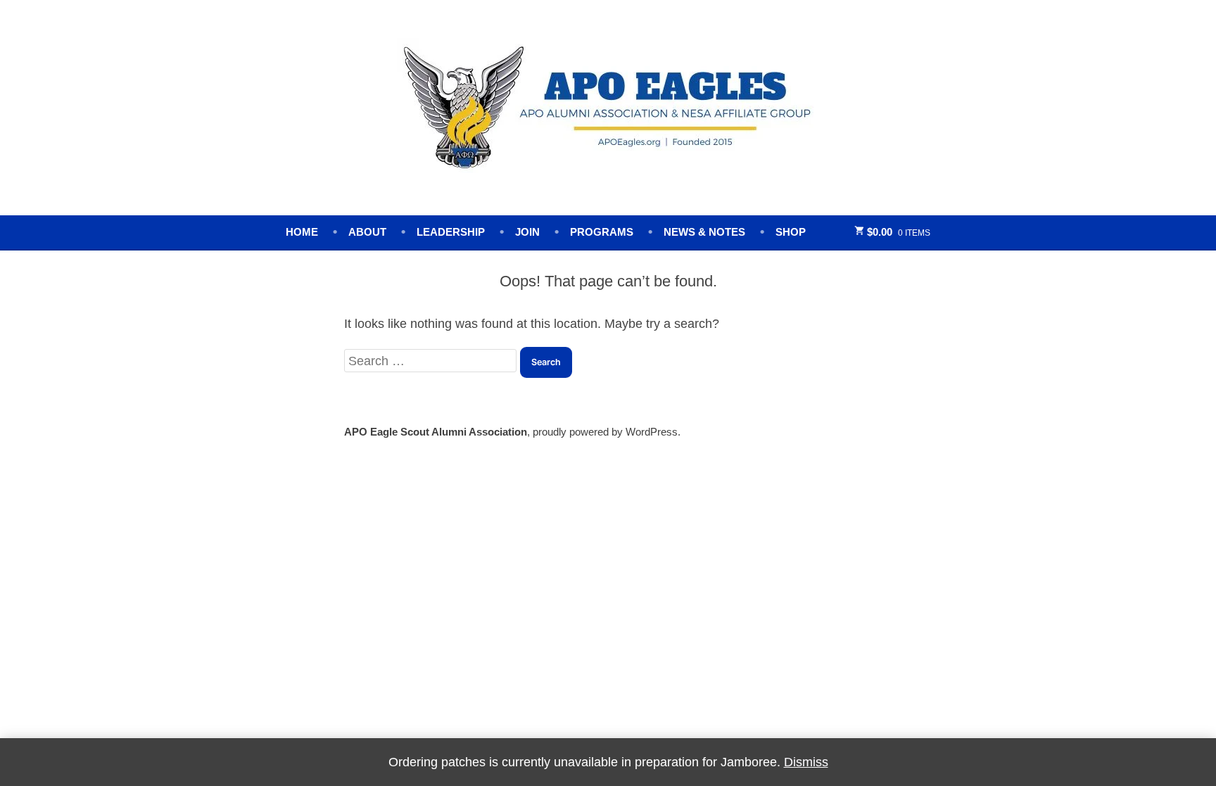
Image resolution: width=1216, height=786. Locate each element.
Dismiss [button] (806, 762)
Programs (601, 232)
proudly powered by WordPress (605, 432)
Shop (790, 232)
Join (527, 232)
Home (302, 232)
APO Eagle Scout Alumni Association (435, 432)
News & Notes (704, 232)
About (367, 232)
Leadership (451, 232)
